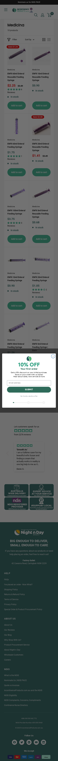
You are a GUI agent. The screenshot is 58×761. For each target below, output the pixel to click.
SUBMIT (29, 390)
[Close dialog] (53, 356)
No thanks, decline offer (29, 396)
